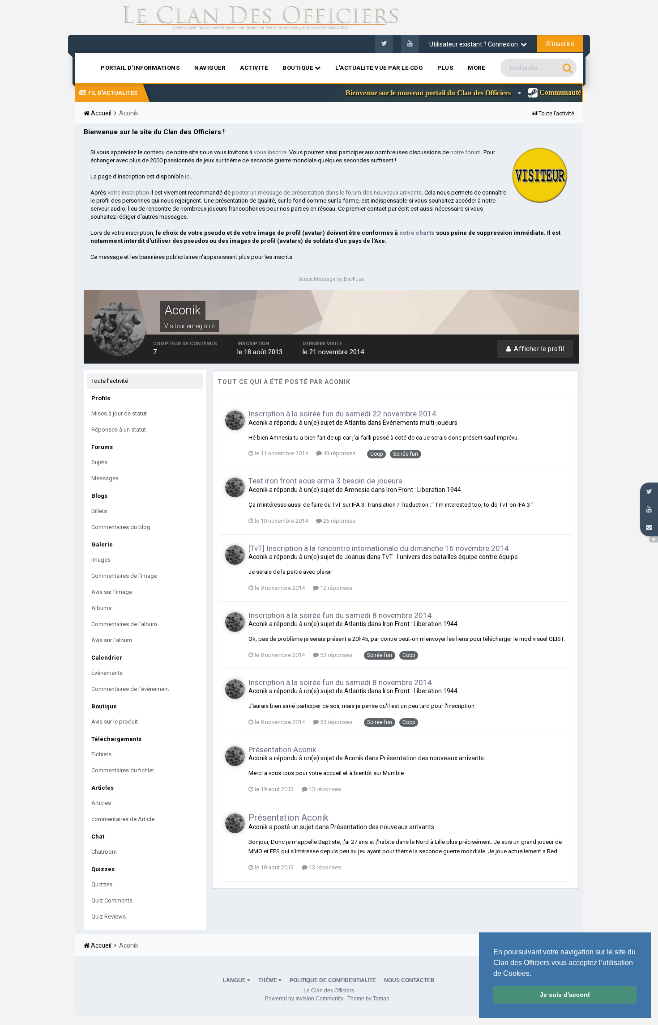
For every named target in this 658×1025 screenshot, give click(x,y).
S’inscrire (560, 43)
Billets (99, 511)
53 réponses (335, 655)
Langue (235, 980)
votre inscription (128, 192)
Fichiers (101, 754)
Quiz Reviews (108, 916)
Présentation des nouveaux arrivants (432, 758)
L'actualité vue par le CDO (379, 67)
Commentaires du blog (120, 527)
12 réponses (335, 588)
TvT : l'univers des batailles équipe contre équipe (450, 556)
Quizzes (101, 884)
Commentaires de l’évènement (130, 689)
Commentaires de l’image (124, 575)
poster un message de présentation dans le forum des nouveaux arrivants (327, 192)
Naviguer (209, 67)
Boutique (298, 67)
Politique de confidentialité (333, 980)
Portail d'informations (140, 67)
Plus (445, 67)
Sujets (99, 462)
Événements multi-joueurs (420, 422)
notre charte (417, 232)
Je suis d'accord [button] (565, 994)
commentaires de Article (122, 819)
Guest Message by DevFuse (331, 279)
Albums (101, 608)
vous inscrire (270, 152)
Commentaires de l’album (124, 624)
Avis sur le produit (114, 721)
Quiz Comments (111, 900)
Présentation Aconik (282, 749)
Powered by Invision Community (304, 998)
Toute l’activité (109, 380)
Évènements (107, 672)
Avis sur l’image (111, 592)
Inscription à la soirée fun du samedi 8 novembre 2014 (340, 615)
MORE (476, 67)
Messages (105, 478)
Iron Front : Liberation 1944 (423, 489)
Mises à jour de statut (119, 413)
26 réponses (338, 520)
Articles (101, 803)
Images (101, 559)
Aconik (258, 422)
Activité (254, 67)
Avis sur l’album (111, 640)
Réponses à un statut (118, 429)
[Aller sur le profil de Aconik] (235, 420)
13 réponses (324, 789)
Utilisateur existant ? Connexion (475, 44)
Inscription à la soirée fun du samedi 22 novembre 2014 (342, 413)
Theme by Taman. (369, 998)
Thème (268, 980)
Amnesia (357, 489)
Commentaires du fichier (122, 770)
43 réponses (338, 453)
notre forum (465, 152)
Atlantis (355, 422)
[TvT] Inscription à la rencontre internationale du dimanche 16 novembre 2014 (378, 548)
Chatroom (104, 851)
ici (188, 176)
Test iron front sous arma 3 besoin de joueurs (325, 480)
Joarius (354, 556)
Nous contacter (409, 980)
